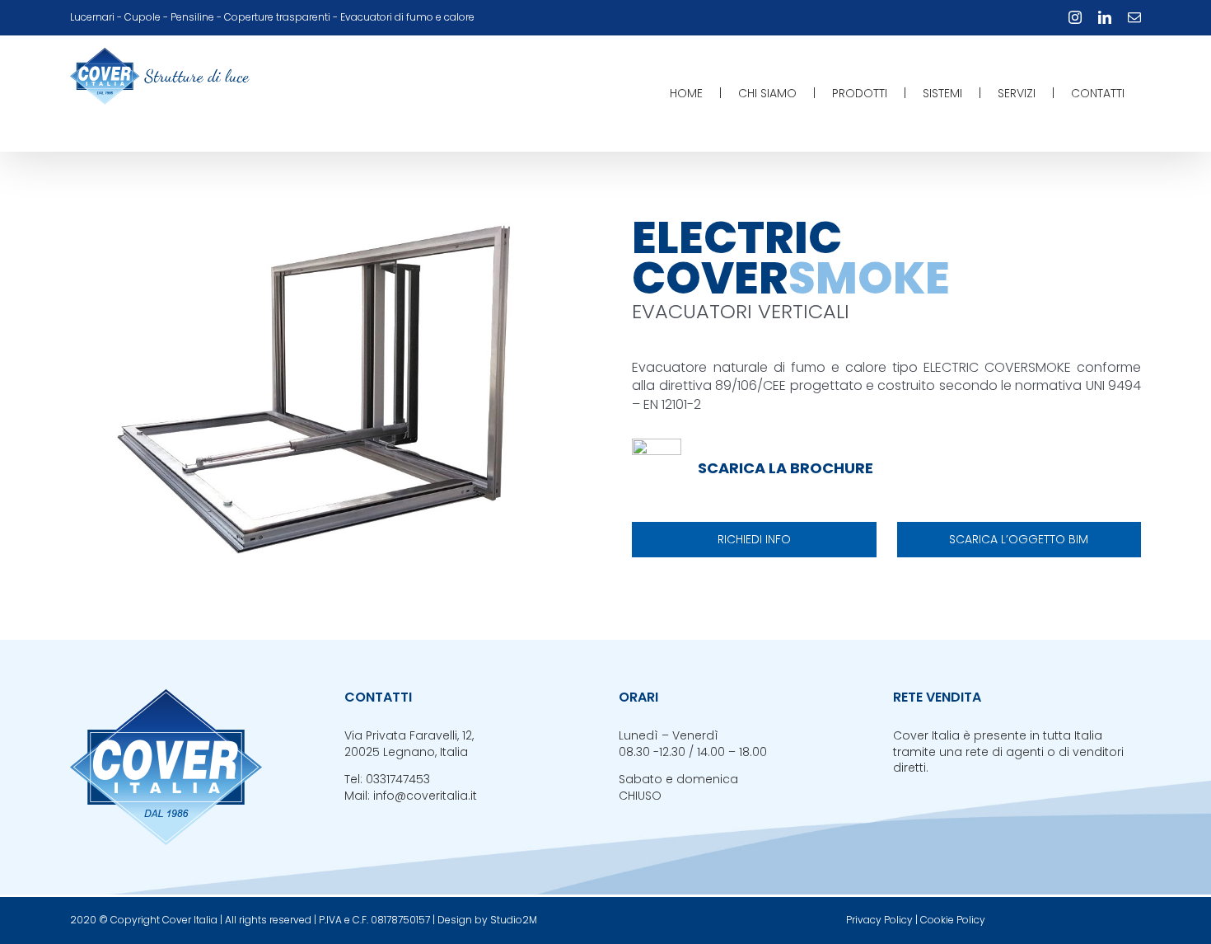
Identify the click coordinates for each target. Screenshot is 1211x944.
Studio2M (513, 920)
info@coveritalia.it (425, 795)
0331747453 (398, 779)
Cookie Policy (952, 920)
